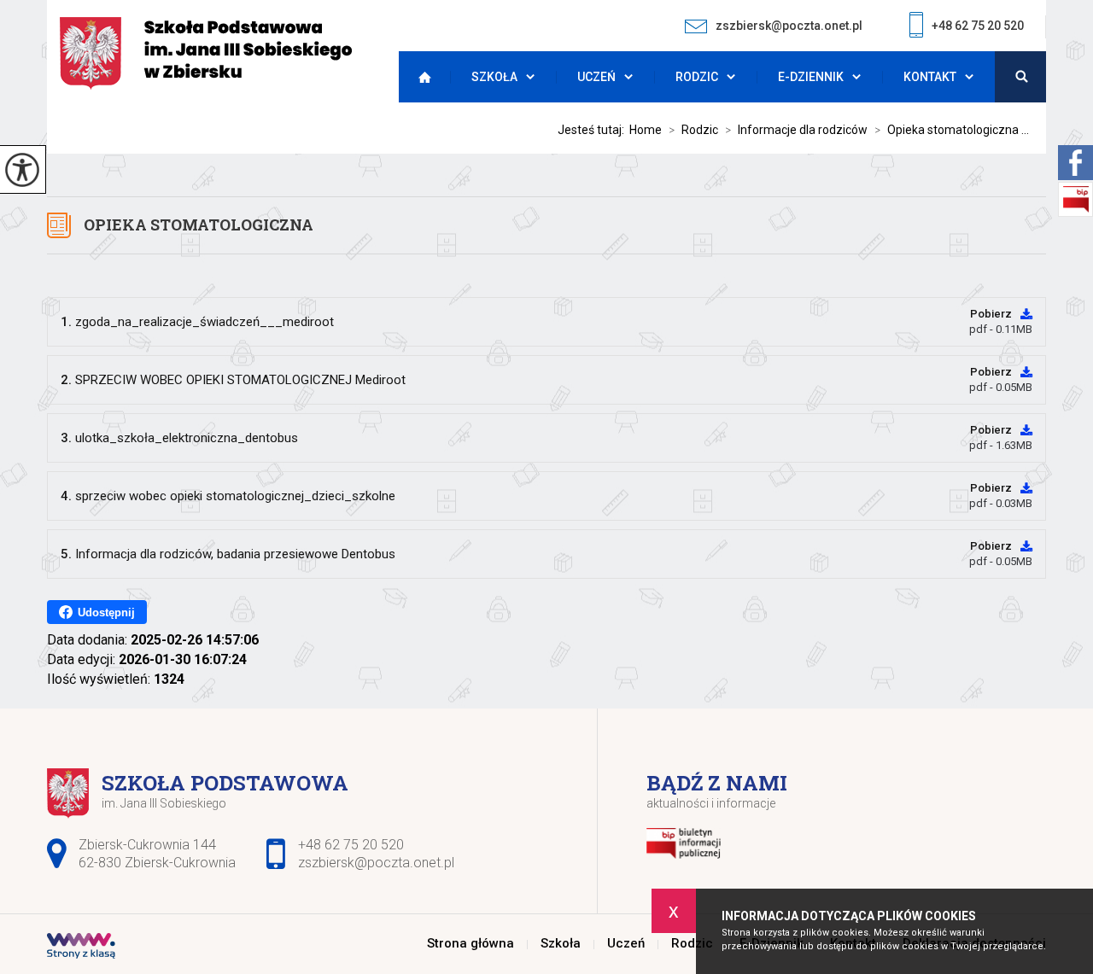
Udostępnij (106, 612)
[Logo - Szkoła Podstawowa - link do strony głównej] (206, 53)
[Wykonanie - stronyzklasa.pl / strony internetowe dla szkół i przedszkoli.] (81, 947)
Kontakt (929, 77)
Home (645, 130)
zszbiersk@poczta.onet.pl (789, 25)
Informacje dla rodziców (796, 130)
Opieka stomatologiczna (198, 224)
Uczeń (596, 77)
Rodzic (696, 77)
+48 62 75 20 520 (978, 25)
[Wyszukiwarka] (1020, 76)
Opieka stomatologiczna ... (951, 130)
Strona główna (420, 76)
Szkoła (494, 77)
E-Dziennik (811, 77)
